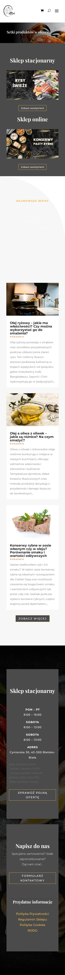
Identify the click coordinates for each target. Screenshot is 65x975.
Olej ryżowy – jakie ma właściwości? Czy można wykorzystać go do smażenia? (31, 328)
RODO (32, 930)
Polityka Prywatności (32, 914)
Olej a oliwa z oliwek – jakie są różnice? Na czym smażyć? (32, 436)
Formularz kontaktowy (32, 878)
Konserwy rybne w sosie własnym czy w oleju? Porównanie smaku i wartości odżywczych (30, 550)
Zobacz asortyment (32, 108)
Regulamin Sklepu (32, 919)
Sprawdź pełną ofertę (32, 795)
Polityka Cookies (32, 925)
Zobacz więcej (32, 618)
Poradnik (17, 336)
